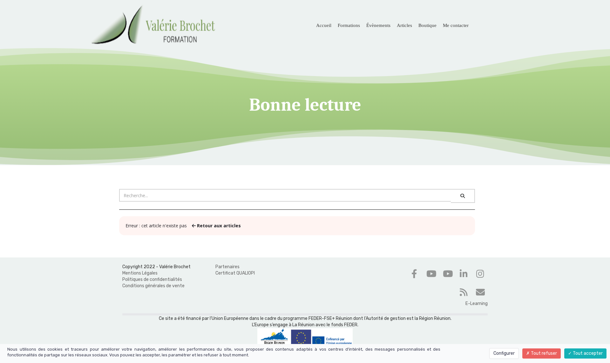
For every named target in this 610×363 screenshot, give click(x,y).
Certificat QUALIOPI (235, 273)
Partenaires (227, 266)
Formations (349, 25)
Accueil (323, 25)
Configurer (504, 353)
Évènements (378, 25)
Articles (404, 25)
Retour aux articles (218, 226)
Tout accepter (587, 353)
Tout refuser (543, 353)
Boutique (427, 25)
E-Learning (476, 303)
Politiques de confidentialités (152, 279)
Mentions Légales (140, 273)
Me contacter (456, 25)
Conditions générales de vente (153, 285)
